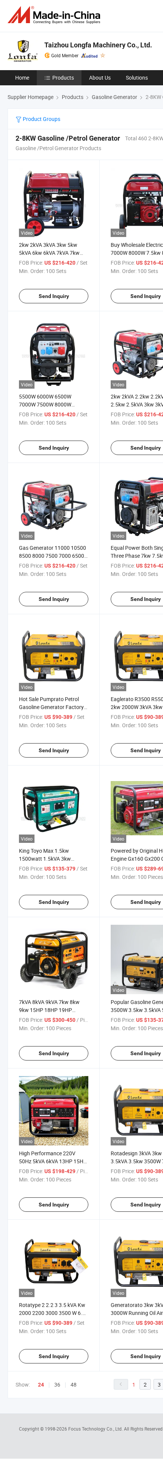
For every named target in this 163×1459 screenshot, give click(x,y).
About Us (100, 77)
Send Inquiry (54, 296)
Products (63, 77)
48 (74, 1384)
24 (41, 1385)
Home (22, 77)
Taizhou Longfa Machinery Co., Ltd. (98, 45)
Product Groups (41, 118)
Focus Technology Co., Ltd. (96, 1429)
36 (57, 1384)
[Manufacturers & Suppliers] (55, 15)
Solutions (137, 77)
